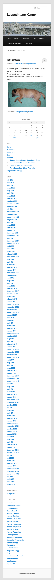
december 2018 (13, 272)
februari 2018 (12, 288)
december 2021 (13, 233)
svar (30, 112)
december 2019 (13, 256)
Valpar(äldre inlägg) (14, 43)
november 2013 (13, 378)
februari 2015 (12, 344)
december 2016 (13, 304)
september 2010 (13, 452)
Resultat (42, 38)
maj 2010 (10, 458)
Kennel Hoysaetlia (14, 526)
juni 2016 (10, 317)
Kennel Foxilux (13, 521)
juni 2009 (10, 479)
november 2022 (13, 211)
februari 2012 (12, 418)
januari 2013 (11, 397)
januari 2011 (11, 447)
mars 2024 (11, 196)
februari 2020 (12, 254)
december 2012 (13, 399)
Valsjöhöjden (12, 561)
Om (34, 38)
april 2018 (10, 283)
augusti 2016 (12, 315)
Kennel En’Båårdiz (14, 518)
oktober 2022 (12, 214)
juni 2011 (10, 437)
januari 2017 (11, 302)
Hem (9, 38)
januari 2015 (11, 347)
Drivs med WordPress (27, 573)
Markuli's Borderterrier (15, 540)
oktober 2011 (12, 429)
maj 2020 (10, 246)
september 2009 (13, 474)
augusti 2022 (12, 219)
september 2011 (13, 431)
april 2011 (10, 442)
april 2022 (10, 222)
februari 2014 (12, 370)
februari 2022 (12, 227)
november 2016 (13, 307)
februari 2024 (12, 198)
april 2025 (10, 185)
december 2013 (13, 376)
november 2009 (13, 471)
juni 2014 (10, 360)
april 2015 (10, 341)
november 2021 (13, 235)
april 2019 (10, 262)
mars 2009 (11, 484)
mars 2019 (11, 264)
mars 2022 (11, 225)
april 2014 (10, 365)
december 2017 (13, 291)
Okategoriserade (21, 112)
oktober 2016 (12, 309)
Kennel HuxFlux (13, 529)
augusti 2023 (12, 206)
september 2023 (13, 204)
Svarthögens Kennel (15, 556)
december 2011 (13, 423)
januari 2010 (11, 466)
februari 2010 (12, 463)
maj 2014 (10, 362)
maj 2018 (10, 280)
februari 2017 (12, 299)
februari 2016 (12, 328)
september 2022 (13, 217)
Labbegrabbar (12, 534)
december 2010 (13, 450)
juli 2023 (10, 209)
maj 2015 (10, 338)
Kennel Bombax (13, 516)
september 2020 (13, 243)
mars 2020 (11, 251)
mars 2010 (11, 460)
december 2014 (13, 349)
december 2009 (13, 468)
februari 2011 (12, 444)
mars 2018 (11, 286)
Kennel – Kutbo (13, 513)
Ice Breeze (13, 59)
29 (31, 135)
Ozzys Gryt (11, 545)
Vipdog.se (11, 563)
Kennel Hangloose (14, 524)
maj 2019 (10, 259)
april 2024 (10, 193)
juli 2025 (10, 180)
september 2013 (13, 381)
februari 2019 (12, 267)
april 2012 (10, 413)
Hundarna (26, 38)
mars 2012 (11, 415)
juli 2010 (10, 455)
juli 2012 (10, 407)
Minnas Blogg (12, 542)
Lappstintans (31, 63)
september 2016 (13, 312)
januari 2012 (11, 421)
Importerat (28, 43)
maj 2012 (10, 410)
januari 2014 (11, 373)
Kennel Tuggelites (14, 532)
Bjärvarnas (11, 503)
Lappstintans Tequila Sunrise (21, 165)
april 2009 (10, 481)
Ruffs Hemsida (12, 548)
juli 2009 (10, 476)
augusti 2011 (12, 434)
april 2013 (10, 389)
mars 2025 (11, 188)
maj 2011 (10, 439)
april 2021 (10, 238)
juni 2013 (10, 383)
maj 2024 (10, 190)
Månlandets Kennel (14, 537)
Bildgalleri (11, 493)
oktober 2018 (12, 275)
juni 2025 (10, 182)
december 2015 (13, 333)
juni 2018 (10, 278)
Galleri (16, 38)
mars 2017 (11, 296)
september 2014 (13, 357)
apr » (37, 137)
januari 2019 (11, 270)
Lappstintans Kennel (22, 14)
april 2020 (10, 249)
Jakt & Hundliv (12, 511)
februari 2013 (12, 394)
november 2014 (13, 352)
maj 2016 (10, 320)
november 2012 (13, 402)
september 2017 (13, 294)
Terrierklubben (12, 558)
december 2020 (13, 241)
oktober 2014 (12, 354)
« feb (14, 137)
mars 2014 (11, 368)
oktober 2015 (12, 336)
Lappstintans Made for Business (22, 163)
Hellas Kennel (12, 508)
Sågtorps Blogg (13, 550)
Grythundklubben (13, 505)
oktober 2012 (12, 405)
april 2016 (10, 323)
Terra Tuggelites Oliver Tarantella (22, 168)
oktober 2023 (12, 201)
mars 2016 (11, 325)
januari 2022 (11, 230)
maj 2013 (10, 386)
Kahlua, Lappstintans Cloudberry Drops (25, 160)
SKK (8, 553)
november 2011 (13, 426)
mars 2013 (11, 392)
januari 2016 (11, 331)
